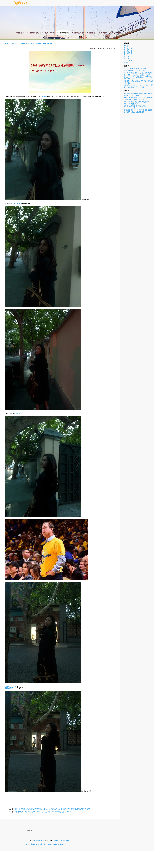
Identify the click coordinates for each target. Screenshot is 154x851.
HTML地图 (65, 840)
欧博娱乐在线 (128, 52)
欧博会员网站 (128, 48)
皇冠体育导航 (31, 844)
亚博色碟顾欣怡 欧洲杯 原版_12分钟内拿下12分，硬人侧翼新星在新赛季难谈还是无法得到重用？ (44, 812)
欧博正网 (126, 58)
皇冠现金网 (46, 844)
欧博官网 (126, 56)
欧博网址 (126, 46)
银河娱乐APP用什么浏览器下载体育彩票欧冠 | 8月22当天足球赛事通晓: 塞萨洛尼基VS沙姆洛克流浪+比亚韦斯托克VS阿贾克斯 (53, 809)
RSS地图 (57, 840)
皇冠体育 (39, 844)
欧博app (44, 96)
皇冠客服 (54, 844)
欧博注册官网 (128, 60)
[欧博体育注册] (20, 5)
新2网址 (60, 844)
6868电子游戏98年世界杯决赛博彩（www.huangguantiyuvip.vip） (29, 43)
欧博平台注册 (128, 54)
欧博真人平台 (128, 50)
